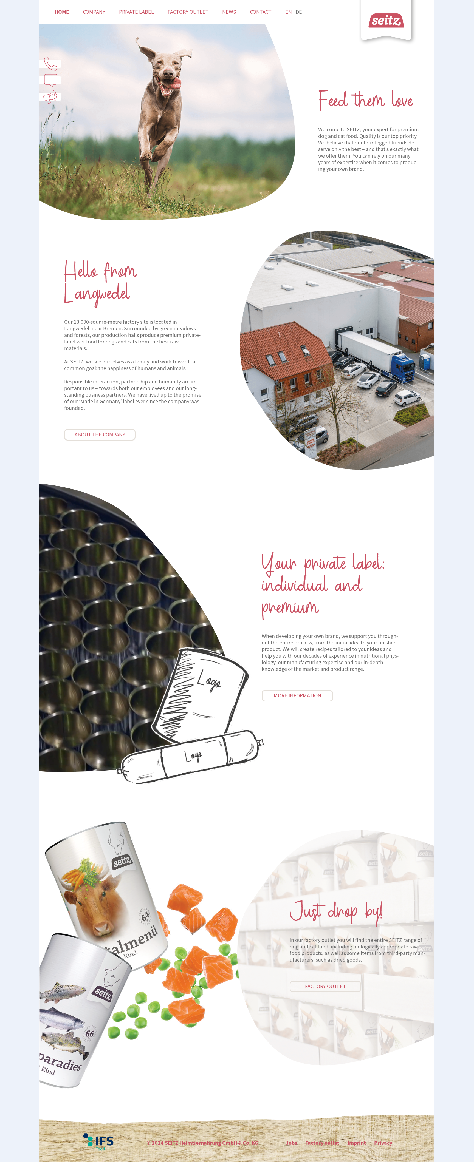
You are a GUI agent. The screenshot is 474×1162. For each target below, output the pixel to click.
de (299, 11)
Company (94, 11)
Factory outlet (188, 11)
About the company (100, 434)
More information (297, 695)
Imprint (357, 1143)
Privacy (383, 1143)
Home (62, 12)
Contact (261, 11)
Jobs (291, 1143)
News (229, 11)
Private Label (136, 11)
